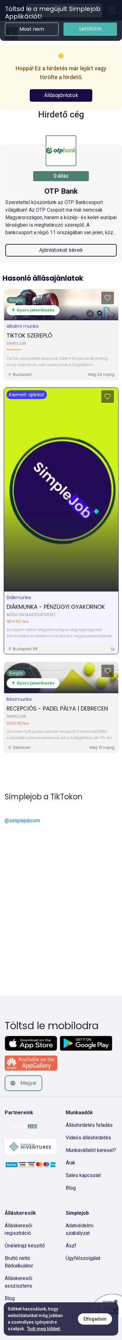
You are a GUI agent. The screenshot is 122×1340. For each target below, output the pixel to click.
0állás (61, 176)
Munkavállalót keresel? (91, 1150)
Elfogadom (95, 1318)
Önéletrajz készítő (25, 1246)
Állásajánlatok (61, 95)
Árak (70, 1163)
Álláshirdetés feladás (89, 1125)
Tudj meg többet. (44, 1328)
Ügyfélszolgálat (83, 1258)
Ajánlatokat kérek (61, 250)
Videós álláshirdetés (88, 1138)
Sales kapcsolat (83, 1175)
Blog (71, 1188)
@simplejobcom (22, 821)
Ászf (71, 1246)
